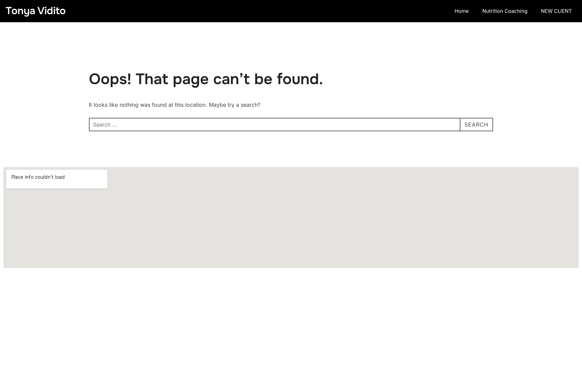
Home (462, 11)
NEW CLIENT (556, 11)
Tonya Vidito (36, 10)
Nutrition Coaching (504, 11)
